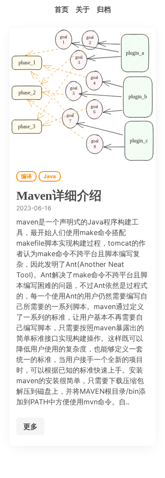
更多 (30, 426)
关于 (83, 9)
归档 (104, 9)
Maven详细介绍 (59, 195)
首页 (62, 9)
